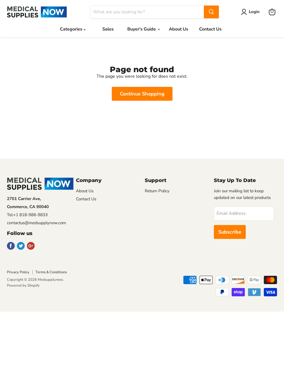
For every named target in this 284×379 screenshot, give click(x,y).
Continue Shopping (142, 93)
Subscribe (229, 232)
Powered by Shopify (23, 285)
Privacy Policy (18, 272)
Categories (71, 29)
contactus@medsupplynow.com (36, 223)
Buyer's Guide (142, 29)
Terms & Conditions (51, 272)
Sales (108, 29)
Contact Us (210, 29)
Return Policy (157, 191)
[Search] (211, 12)
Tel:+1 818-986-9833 (27, 215)
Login (254, 11)
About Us (178, 29)
